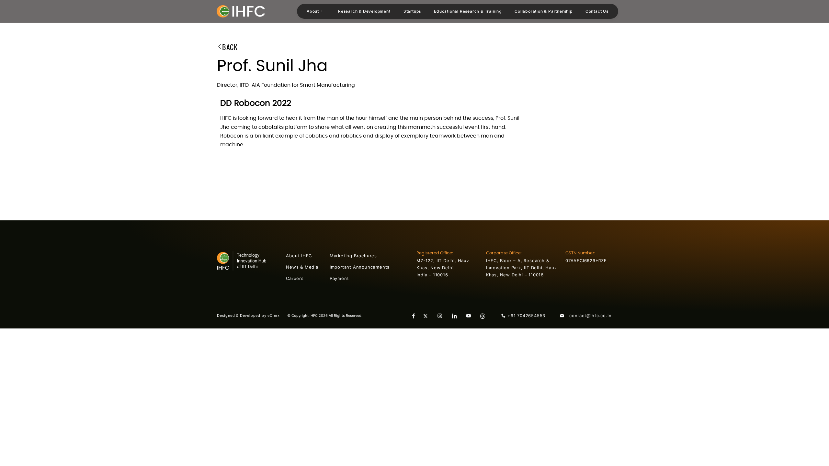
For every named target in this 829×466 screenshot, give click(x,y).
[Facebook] (414, 315)
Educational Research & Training (468, 11)
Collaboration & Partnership (544, 11)
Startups (412, 11)
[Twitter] (428, 315)
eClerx (277, 315)
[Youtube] (471, 315)
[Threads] (485, 315)
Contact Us (596, 11)
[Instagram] (442, 315)
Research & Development (364, 11)
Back (230, 47)
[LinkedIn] (456, 315)
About (313, 11)
